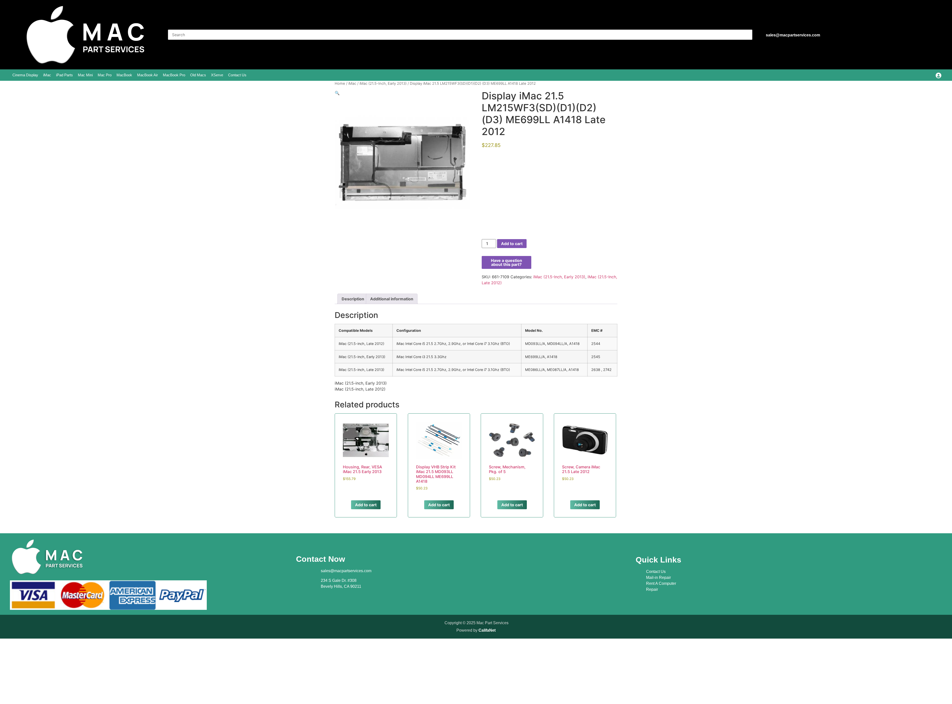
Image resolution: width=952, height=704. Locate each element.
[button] (337, 92)
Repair (652, 589)
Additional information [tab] (391, 298)
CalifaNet (487, 630)
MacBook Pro (174, 75)
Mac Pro (105, 75)
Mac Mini (85, 75)
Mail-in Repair (658, 577)
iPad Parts (64, 75)
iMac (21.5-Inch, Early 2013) (383, 83)
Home (340, 83)
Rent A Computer (661, 583)
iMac (47, 75)
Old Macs (198, 75)
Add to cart (512, 243)
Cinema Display (25, 75)
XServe (217, 75)
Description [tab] (353, 298)
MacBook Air (147, 75)
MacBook (124, 75)
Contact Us (237, 75)
